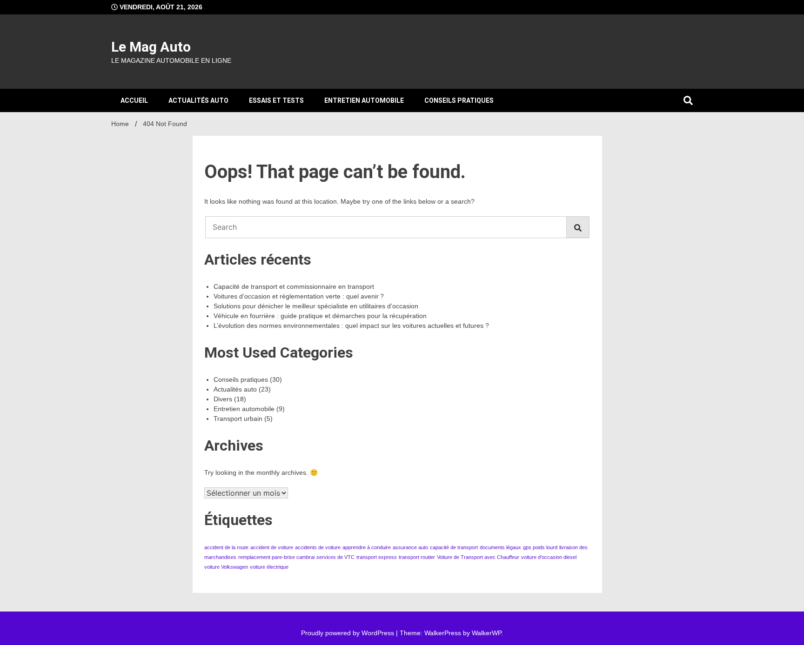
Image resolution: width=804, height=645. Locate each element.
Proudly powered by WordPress (348, 633)
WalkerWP (486, 633)
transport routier (417, 557)
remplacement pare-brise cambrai (276, 557)
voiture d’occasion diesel (548, 557)
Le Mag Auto (151, 47)
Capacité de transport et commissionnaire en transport (294, 286)
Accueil (134, 100)
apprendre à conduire (366, 547)
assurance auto (410, 547)
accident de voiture (271, 547)
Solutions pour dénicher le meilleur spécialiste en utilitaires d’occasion (316, 306)
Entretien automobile (364, 100)
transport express (376, 557)
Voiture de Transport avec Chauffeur (478, 557)
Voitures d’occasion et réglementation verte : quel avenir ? (299, 296)
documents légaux (500, 547)
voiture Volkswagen (226, 567)
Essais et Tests (276, 100)
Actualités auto (198, 100)
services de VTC (335, 557)
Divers (223, 399)
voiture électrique (269, 567)
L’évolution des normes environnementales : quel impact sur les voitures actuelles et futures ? (351, 325)
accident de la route (226, 547)
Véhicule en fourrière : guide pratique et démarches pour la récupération (320, 315)
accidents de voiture (318, 547)
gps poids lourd (540, 547)
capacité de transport (454, 547)
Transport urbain (238, 418)
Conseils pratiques (459, 100)
